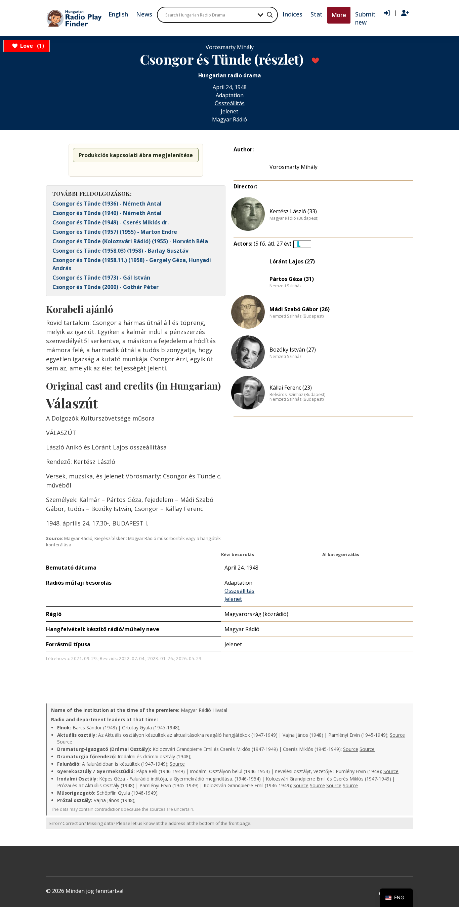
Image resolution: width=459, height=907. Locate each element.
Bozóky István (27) (292, 349)
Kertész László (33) (293, 211)
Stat (316, 14)
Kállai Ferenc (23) (290, 387)
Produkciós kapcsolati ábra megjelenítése (136, 155)
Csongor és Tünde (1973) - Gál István (101, 277)
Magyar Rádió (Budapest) (293, 218)
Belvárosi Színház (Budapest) (297, 394)
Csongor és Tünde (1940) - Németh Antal (107, 213)
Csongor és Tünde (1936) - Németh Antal (107, 203)
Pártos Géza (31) (291, 279)
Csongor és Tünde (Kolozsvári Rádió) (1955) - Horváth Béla (130, 241)
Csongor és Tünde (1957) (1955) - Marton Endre (114, 231)
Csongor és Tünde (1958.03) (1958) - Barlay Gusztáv (120, 250)
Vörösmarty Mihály (293, 167)
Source (397, 735)
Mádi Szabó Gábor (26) (299, 309)
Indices (292, 14)
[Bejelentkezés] (387, 13)
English (118, 14)
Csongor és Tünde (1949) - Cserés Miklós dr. (110, 222)
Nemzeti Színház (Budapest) (296, 316)
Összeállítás (230, 103)
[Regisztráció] (405, 13)
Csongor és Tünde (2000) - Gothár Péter (105, 287)
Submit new (365, 18)
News (144, 14)
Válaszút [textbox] (72, 403)
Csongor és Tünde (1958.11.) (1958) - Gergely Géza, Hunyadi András (131, 264)
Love (31, 45)
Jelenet (229, 111)
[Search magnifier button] (270, 15)
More (339, 15)
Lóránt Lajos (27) (292, 261)
